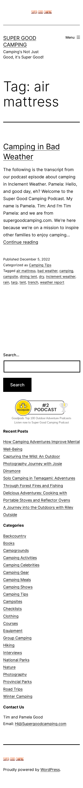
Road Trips (13, 689)
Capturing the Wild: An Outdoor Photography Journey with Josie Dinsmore (32, 463)
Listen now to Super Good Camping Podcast (41, 422)
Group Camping (17, 638)
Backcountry (14, 536)
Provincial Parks (17, 681)
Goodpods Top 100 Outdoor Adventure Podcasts (41, 418)
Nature (9, 667)
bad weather (47, 271)
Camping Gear (16, 572)
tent (23, 282)
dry (41, 276)
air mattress (26, 271)
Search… (11, 355)
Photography (15, 674)
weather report (52, 282)
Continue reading (20, 242)
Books (8, 543)
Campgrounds (16, 550)
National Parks (16, 660)
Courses (10, 623)
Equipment (13, 630)
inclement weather (60, 276)
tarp (14, 282)
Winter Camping (17, 696)
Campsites (12, 601)
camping (66, 271)
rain (6, 282)
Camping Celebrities (21, 565)
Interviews (12, 652)
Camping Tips (40, 265)
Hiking (8, 645)
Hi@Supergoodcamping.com (40, 723)
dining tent (28, 276)
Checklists (12, 608)
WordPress (50, 769)
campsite (10, 276)
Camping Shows (18, 587)
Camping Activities (20, 557)
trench (33, 282)
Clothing (11, 616)
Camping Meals (17, 579)
